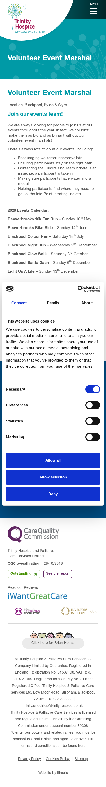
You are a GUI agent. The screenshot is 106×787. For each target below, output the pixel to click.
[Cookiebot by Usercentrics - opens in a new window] (77, 289)
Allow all (53, 460)
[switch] (92, 405)
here (82, 746)
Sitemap (81, 759)
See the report (57, 574)
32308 (83, 726)
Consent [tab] (19, 303)
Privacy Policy (29, 759)
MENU (94, 5)
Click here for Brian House (53, 643)
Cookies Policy (58, 759)
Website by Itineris (53, 773)
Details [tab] (53, 303)
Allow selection (53, 477)
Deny (53, 494)
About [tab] (87, 303)
